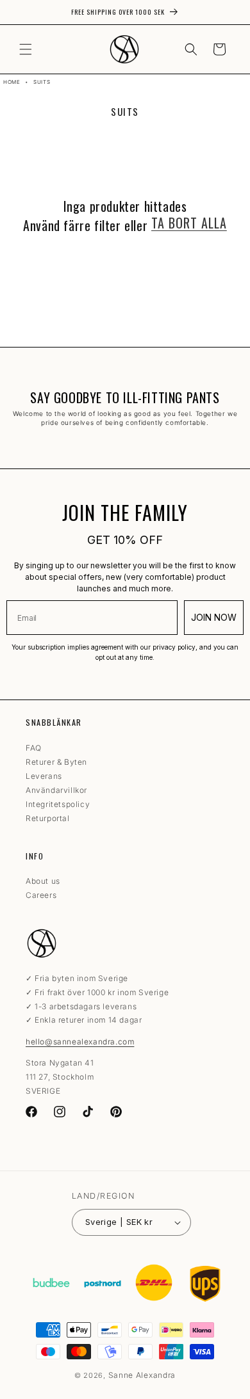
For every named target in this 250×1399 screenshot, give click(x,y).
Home (11, 82)
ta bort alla (189, 222)
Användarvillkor (56, 790)
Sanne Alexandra (142, 1375)
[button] (26, 49)
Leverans (44, 776)
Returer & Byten (56, 762)
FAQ (34, 748)
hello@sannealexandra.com (80, 1041)
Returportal (48, 818)
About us (43, 881)
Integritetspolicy (58, 804)
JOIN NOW (214, 617)
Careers (41, 895)
